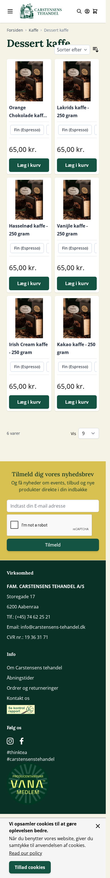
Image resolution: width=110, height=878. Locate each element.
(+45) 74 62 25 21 (32, 617)
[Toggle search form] (79, 11)
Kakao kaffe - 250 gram (76, 348)
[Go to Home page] (40, 11)
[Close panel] (98, 826)
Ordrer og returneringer (32, 688)
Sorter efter (69, 50)
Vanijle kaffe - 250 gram (72, 230)
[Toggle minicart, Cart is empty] (95, 11)
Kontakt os (18, 698)
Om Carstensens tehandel (34, 668)
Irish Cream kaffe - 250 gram (28, 348)
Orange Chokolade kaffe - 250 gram (27, 111)
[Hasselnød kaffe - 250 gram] (29, 200)
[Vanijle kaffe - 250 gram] (77, 200)
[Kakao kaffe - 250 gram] (77, 318)
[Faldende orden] (95, 49)
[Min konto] (87, 11)
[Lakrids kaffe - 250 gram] (77, 81)
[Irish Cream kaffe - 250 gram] (29, 318)
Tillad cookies (30, 867)
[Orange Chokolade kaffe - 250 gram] (29, 81)
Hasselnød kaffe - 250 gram (28, 230)
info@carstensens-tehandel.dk (53, 627)
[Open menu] (10, 11)
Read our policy (25, 853)
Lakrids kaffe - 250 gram (73, 111)
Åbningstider (20, 678)
